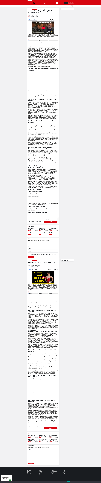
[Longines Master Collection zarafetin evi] (43, 233)
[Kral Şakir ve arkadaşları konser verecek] (53, 233)
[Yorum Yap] (49, 20)
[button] (71, 3)
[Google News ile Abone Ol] (31, 20)
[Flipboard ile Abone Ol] (35, 20)
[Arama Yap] (69, 3)
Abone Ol (50, 221)
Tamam (69, 481)
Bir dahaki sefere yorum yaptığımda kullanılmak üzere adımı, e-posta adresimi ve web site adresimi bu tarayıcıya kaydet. (43, 254)
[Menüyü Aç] (28, 3)
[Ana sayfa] (28, 6)
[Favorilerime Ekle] (47, 20)
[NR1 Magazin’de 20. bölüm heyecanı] (53, 42)
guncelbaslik (32, 15)
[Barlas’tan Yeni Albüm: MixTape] (33, 42)
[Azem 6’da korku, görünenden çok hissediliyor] (33, 233)
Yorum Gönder (31, 463)
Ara (56, 3)
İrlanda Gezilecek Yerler (32, 330)
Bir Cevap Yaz (31, 238)
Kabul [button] (9, 480)
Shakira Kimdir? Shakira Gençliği (33, 146)
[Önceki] (32, 1)
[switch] (72, 6)
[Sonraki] (33, 1)
